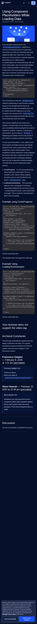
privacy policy (6, 612)
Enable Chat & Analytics (27, 619)
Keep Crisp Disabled (10, 619)
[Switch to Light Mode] (28, 3)
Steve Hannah (9, 395)
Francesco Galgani (10, 368)
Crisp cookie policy (22, 611)
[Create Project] (33, 3)
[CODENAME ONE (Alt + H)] (6, 3)
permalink (19, 363)
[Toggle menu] (24, 3)
